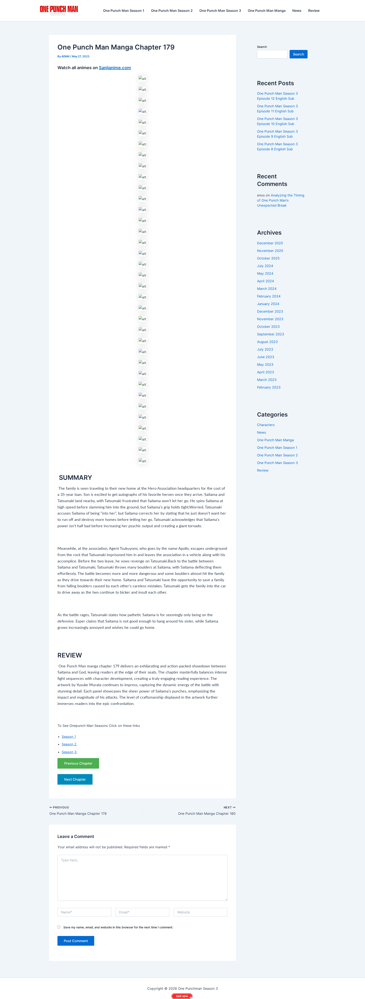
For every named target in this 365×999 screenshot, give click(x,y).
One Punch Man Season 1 (123, 10)
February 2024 (269, 296)
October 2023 (268, 326)
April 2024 (265, 281)
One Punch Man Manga (267, 10)
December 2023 (270, 311)
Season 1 (69, 736)
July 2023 (265, 349)
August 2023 (267, 342)
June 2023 (265, 357)
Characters (266, 425)
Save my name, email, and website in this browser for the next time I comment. (118, 927)
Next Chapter (75, 779)
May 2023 (265, 364)
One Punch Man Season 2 (172, 10)
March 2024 (266, 288)
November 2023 (270, 319)
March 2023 (266, 380)
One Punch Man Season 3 (220, 10)
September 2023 (270, 334)
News (296, 10)
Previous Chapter (78, 763)
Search (262, 46)
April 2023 (265, 372)
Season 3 (70, 752)
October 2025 (268, 258)
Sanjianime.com (115, 67)
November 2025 (270, 251)
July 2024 (265, 266)
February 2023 (269, 387)
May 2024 (265, 273)
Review (314, 10)
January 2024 (268, 304)
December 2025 (270, 243)
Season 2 (70, 744)
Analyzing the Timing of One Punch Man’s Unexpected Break (280, 200)
